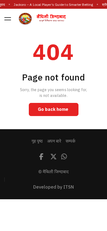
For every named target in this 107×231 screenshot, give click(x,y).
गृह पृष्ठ (37, 141)
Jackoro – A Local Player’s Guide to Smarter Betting (53, 4)
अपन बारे (54, 141)
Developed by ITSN (53, 187)
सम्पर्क (70, 141)
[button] (7, 18)
